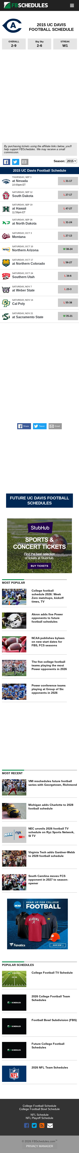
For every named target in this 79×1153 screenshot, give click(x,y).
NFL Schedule (40, 1114)
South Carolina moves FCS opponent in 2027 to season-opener (48, 879)
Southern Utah (23, 277)
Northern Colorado (28, 263)
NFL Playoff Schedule (39, 1118)
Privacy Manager (39, 1146)
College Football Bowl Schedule (39, 1109)
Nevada (20, 181)
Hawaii (19, 208)
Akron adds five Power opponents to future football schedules (47, 618)
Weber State (23, 290)
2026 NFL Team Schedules (50, 1067)
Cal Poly (18, 303)
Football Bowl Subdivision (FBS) (54, 1020)
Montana (19, 237)
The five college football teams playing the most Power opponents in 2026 (49, 665)
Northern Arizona (25, 250)
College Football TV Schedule (52, 972)
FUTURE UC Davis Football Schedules (39, 500)
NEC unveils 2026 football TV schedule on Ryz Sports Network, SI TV (51, 832)
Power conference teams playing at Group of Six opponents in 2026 (49, 689)
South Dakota (22, 196)
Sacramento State (27, 317)
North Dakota (24, 223)
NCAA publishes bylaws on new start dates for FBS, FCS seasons (48, 641)
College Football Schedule (39, 1105)
